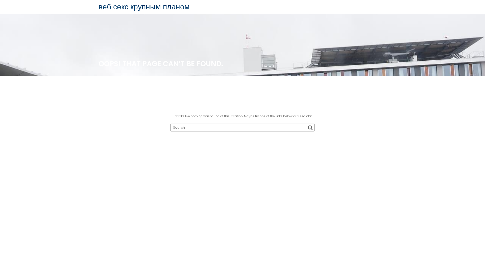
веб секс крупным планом (144, 6)
